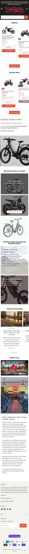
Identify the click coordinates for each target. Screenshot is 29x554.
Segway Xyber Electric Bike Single (8, 91)
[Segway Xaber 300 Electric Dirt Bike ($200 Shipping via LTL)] (9, 30)
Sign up (23, 525)
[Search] (26, 17)
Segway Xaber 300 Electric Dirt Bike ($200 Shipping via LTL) (8, 37)
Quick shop (8, 47)
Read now (11, 348)
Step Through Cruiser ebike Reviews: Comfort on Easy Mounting (11, 332)
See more (13, 352)
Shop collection (14, 66)
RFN (19, 91)
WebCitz (14, 551)
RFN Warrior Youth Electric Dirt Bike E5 (24, 88)
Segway (3, 40)
